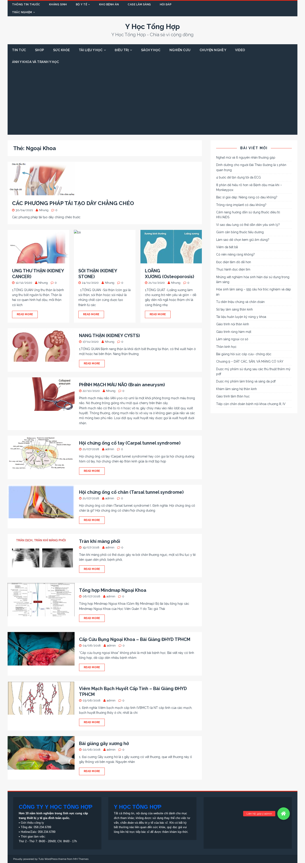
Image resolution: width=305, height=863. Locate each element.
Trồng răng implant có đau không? (241, 205)
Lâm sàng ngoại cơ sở (232, 339)
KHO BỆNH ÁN (109, 4)
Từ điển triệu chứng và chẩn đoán (240, 302)
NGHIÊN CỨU (180, 50)
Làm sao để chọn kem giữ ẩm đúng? (242, 239)
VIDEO (240, 50)
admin (109, 449)
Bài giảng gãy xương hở (104, 743)
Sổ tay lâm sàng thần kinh (234, 309)
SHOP (39, 50)
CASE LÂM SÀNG (139, 4)
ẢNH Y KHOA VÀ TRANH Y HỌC (35, 62)
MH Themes (80, 859)
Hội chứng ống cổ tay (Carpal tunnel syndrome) (129, 443)
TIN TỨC (19, 50)
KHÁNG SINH (58, 4)
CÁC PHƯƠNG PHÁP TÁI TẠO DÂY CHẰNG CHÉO (73, 203)
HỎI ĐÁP (166, 4)
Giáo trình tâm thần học (233, 396)
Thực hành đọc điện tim (233, 269)
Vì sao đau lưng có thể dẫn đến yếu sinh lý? (248, 225)
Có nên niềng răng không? (235, 254)
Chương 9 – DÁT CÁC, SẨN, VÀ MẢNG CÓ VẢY (249, 361)
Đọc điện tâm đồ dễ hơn (233, 262)
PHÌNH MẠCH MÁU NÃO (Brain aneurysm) (122, 384)
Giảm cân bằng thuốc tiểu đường (240, 232)
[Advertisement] (152, 101)
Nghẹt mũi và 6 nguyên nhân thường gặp (245, 157)
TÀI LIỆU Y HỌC (91, 50)
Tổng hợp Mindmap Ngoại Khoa (112, 590)
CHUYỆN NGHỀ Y (213, 50)
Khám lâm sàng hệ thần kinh (236, 389)
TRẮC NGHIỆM (22, 12)
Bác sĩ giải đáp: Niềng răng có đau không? (246, 197)
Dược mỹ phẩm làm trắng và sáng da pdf (246, 381)
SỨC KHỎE (61, 50)
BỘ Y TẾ (81, 4)
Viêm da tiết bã (227, 247)
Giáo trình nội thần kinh (232, 324)
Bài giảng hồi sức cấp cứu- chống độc (243, 354)
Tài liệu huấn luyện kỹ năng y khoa (241, 317)
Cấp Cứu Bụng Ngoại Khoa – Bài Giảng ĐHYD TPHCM (134, 639)
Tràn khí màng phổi (99, 541)
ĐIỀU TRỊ (122, 50)
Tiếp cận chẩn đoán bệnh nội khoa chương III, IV (251, 404)
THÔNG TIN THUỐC (26, 4)
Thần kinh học (226, 347)
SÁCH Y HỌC (151, 50)
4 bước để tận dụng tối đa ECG (238, 177)
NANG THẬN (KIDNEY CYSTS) (109, 335)
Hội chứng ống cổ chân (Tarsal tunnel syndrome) (131, 492)
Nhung (43, 210)
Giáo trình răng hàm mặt (233, 332)
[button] (283, 813)
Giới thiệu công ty (32, 822)
